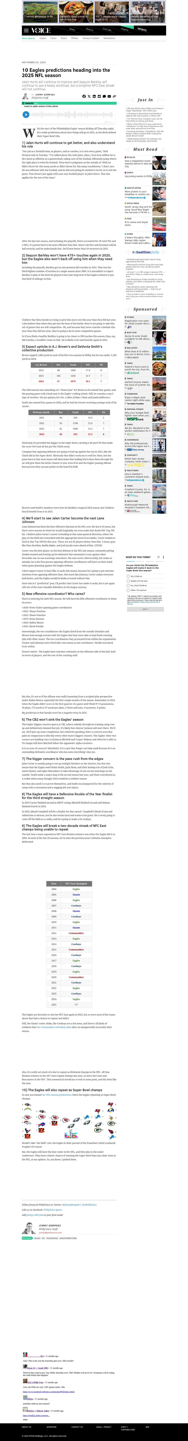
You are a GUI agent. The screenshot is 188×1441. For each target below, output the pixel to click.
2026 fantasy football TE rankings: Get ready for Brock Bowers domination (143, 139)
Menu (26, 30)
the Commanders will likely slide (54, 1027)
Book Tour (132, 332)
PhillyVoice (41, 30)
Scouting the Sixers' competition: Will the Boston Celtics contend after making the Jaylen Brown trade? (145, 133)
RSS (147, 1427)
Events (124, 29)
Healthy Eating (134, 188)
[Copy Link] (114, 97)
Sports (142, 29)
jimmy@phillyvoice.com (50, 1232)
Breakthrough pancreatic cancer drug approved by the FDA (143, 260)
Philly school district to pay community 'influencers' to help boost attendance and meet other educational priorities (144, 126)
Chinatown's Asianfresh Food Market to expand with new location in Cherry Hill (144, 114)
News (72, 29)
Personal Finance (135, 409)
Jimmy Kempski (45, 94)
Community (132, 455)
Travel (130, 363)
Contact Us (77, 1427)
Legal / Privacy (103, 1427)
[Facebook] (84, 97)
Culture (107, 29)
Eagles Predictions (68, 1238)
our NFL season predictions (56, 1095)
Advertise (51, 1427)
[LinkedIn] (94, 97)
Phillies (74, 38)
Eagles (43, 38)
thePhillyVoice (89, 1205)
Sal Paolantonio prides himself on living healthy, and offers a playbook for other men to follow (145, 281)
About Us (26, 1427)
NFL (36, 103)
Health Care (132, 501)
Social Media (133, 203)
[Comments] (104, 97)
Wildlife (131, 157)
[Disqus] (69, 1314)
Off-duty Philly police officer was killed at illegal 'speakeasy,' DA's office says (144, 109)
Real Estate (132, 348)
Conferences (133, 440)
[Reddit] (99, 97)
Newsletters (109, 38)
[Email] (109, 97)
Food (129, 218)
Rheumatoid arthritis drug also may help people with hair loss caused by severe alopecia (144, 266)
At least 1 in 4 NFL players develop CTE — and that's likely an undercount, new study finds (145, 274)
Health (89, 29)
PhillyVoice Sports (53, 1210)
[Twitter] (89, 97)
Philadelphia (52, 1238)
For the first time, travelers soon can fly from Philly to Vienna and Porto (144, 119)
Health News (133, 470)
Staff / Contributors (128, 1428)
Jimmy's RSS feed (34, 1215)
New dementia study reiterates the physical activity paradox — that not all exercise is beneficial (143, 288)
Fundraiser (132, 394)
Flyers (53, 38)
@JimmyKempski (71, 1205)
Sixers (64, 38)
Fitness (130, 317)
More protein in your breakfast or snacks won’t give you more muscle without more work (144, 296)
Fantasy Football (91, 38)
